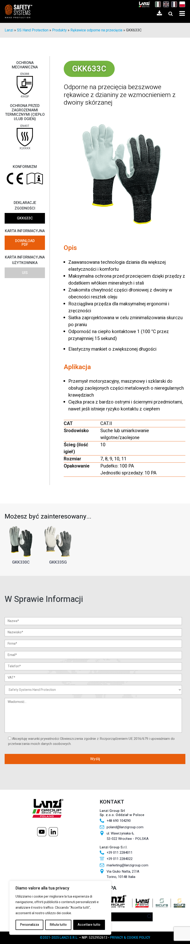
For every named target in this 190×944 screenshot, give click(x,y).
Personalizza (29, 924)
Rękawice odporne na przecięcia (96, 30)
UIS (25, 273)
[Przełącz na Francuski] (173, 4)
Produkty (59, 30)
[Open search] (170, 13)
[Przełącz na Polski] (181, 4)
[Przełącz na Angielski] (165, 4)
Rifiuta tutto (58, 924)
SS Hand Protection (32, 30)
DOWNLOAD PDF (25, 242)
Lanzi (9, 30)
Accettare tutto (89, 924)
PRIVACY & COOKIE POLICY (130, 937)
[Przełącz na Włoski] (157, 4)
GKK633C (25, 218)
